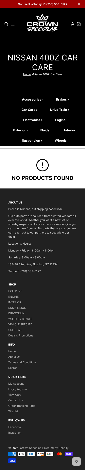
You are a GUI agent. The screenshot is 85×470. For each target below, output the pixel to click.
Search (12, 367)
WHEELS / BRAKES (20, 318)
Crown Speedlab (31, 447)
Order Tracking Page (21, 405)
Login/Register (17, 389)
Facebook (14, 427)
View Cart (14, 394)
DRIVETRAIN (16, 313)
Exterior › (20, 130)
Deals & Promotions (20, 335)
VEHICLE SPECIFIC (20, 324)
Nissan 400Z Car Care (47, 74)
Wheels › (62, 140)
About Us (14, 356)
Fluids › (45, 130)
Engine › (61, 120)
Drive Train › (59, 110)
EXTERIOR (15, 291)
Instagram (14, 432)
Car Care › (29, 110)
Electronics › (32, 120)
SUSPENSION (17, 307)
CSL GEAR (15, 330)
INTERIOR (14, 302)
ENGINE (13, 296)
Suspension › (32, 140)
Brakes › (62, 99)
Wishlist (13, 411)
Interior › (70, 130)
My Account (16, 383)
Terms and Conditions (22, 362)
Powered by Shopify (55, 447)
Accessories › (32, 99)
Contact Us (15, 400)
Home (27, 74)
